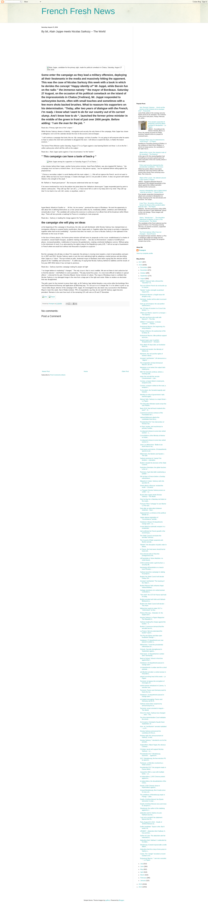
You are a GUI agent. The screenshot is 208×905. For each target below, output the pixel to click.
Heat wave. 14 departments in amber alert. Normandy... (152, 654)
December (144, 267)
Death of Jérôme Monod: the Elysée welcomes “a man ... (151, 800)
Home (86, 371)
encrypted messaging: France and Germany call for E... (151, 700)
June (142, 866)
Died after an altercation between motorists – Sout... (151, 509)
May (141, 869)
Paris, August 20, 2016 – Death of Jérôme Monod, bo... (151, 823)
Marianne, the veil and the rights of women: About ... (151, 354)
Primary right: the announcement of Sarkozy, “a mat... (151, 736)
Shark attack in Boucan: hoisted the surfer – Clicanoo (151, 486)
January (143, 880)
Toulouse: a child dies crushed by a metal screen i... (151, 764)
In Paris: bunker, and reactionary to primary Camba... (151, 427)
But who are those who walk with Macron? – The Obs (150, 318)
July (141, 864)
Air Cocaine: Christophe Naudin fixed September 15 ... (152, 723)
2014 (140, 887)
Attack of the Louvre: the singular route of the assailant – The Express (153, 153)
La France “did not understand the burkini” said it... (151, 632)
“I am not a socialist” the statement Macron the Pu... (151, 818)
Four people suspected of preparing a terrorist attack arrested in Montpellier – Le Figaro (157, 124)
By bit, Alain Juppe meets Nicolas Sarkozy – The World (151, 495)
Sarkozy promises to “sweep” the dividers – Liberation (150, 459)
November (144, 270)
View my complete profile (144, 253)
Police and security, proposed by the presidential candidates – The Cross (151, 166)
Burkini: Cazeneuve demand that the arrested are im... (152, 627)
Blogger (121, 900)
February (143, 878)
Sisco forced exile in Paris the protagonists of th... (149, 554)
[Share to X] (71, 304)
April (142, 872)
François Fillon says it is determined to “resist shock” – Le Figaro (152, 140)
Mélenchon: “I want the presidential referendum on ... (151, 645)
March (142, 875)
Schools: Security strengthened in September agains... (151, 650)
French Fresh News (78, 11)
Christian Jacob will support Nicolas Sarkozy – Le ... (151, 750)
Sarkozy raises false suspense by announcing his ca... (151, 704)
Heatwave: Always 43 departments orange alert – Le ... (151, 523)
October (143, 273)
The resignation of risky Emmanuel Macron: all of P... (151, 363)
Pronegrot (142, 250)
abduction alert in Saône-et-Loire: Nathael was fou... (151, 813)
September (144, 276)
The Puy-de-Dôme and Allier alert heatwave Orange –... (151, 636)
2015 (140, 884)
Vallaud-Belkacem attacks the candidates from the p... (149, 418)
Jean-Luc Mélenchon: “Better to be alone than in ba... (151, 445)
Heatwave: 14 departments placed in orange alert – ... (152, 695)
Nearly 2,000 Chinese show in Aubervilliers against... (150, 786)
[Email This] (67, 304)
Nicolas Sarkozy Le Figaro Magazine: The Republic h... (152, 618)
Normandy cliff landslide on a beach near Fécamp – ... (152, 568)
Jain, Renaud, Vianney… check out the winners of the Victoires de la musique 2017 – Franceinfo (151, 109)
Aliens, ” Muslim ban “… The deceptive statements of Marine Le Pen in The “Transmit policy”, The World (151, 219)
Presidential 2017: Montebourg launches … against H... (150, 754)
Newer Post (46, 371)
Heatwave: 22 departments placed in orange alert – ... (152, 663)
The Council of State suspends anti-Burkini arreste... (151, 541)
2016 (140, 265)
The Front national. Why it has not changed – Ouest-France (150, 233)
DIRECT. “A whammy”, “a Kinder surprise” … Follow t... (150, 323)
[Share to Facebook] (74, 304)
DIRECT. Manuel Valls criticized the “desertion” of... (151, 282)
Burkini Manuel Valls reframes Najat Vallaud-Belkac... (151, 586)
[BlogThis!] (69, 304)
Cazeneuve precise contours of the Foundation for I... (151, 413)
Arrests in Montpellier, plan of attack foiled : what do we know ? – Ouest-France (153, 191)
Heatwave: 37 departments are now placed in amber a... (151, 641)
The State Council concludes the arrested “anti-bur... (150, 536)
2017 (140, 262)
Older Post (125, 371)
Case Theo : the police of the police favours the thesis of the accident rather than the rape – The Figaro (151, 205)
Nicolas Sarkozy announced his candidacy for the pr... (150, 732)
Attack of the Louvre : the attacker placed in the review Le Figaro (153, 178)
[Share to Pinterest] (76, 304)
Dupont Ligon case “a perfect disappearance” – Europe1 (149, 341)
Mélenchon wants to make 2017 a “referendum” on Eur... (151, 609)
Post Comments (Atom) (57, 375)
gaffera (107, 900)
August (142, 278)
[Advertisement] (59, 50)
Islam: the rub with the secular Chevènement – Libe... (149, 377)
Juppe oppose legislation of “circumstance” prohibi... (149, 518)
